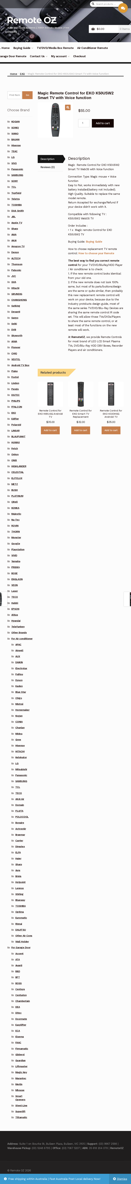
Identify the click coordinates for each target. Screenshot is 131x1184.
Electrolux (21, 668)
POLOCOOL (22, 816)
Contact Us (37, 56)
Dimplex (20, 846)
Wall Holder (22, 941)
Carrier (19, 840)
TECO (14, 597)
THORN (15, 531)
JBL (13, 216)
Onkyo (15, 454)
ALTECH (15, 258)
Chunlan (20, 727)
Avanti (18, 965)
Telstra (15, 198)
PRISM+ (15, 567)
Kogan (19, 715)
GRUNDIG (16, 294)
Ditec (18, 1012)
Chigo (18, 698)
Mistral (19, 704)
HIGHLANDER (18, 466)
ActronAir (20, 828)
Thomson (16, 264)
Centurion (21, 995)
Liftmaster (21, 1066)
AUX (17, 656)
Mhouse (19, 1090)
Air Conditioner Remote (92, 48)
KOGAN (15, 121)
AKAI (13, 240)
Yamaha (15, 561)
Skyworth (16, 335)
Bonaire (19, 822)
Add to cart (103, 123)
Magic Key (21, 1072)
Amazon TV (18, 246)
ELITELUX (16, 478)
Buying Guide (21, 48)
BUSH (14, 490)
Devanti (15, 311)
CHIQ (14, 353)
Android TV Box (20, 365)
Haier (18, 858)
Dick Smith (17, 210)
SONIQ (15, 127)
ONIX (14, 460)
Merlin (18, 1084)
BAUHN (15, 139)
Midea (18, 733)
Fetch (14, 448)
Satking (15, 305)
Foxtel (15, 377)
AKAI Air (19, 799)
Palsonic (16, 270)
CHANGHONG (19, 299)
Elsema (19, 1036)
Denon (15, 252)
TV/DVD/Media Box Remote (55, 48)
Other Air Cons (23, 935)
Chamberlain (22, 1001)
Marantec (20, 1078)
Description (47, 159)
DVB (13, 329)
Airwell (19, 650)
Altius (14, 614)
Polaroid (16, 424)
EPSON (15, 608)
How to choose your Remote (96, 253)
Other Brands (19, 632)
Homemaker (22, 709)
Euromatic (21, 917)
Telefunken (17, 626)
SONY (14, 181)
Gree (18, 739)
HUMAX (15, 442)
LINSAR (15, 430)
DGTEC (15, 395)
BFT (17, 977)
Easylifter (20, 1024)
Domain (19, 805)
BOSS (18, 983)
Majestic (16, 513)
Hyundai (15, 620)
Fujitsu (19, 674)
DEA (17, 1007)
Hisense (16, 145)
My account (59, 56)
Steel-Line (21, 1105)
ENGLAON (17, 579)
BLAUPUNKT (18, 436)
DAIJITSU (20, 929)
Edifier (15, 418)
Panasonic (17, 169)
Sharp (14, 228)
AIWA (14, 341)
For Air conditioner (22, 638)
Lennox (19, 888)
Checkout (79, 56)
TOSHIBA (16, 204)
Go (27, 95)
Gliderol (20, 1054)
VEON (14, 585)
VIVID (14, 555)
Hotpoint (20, 882)
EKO (22, 73)
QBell (14, 501)
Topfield (16, 193)
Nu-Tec (15, 519)
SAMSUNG (17, 175)
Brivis (18, 876)
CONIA (19, 721)
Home (13, 73)
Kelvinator (21, 757)
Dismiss (122, 1178)
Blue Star (20, 692)
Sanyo (14, 317)
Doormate (21, 1019)
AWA (13, 234)
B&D (17, 971)
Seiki (14, 323)
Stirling (19, 894)
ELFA (18, 852)
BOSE (14, 573)
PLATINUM (17, 496)
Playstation (17, 549)
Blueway (20, 900)
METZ (14, 484)
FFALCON (16, 406)
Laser (14, 591)
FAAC (18, 1042)
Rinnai (18, 923)
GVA (13, 282)
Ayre (17, 870)
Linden (15, 383)
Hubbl (14, 603)
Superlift (20, 1111)
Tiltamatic (21, 1117)
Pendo (15, 389)
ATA (17, 959)
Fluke (14, 371)
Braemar (20, 834)
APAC (18, 644)
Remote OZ (31, 20)
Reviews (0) (47, 167)
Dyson (19, 680)
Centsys (20, 989)
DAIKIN (19, 662)
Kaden (19, 686)
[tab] (50, 159)
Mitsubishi (21, 769)
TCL (13, 187)
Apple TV (16, 222)
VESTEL (15, 359)
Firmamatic (21, 1048)
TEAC (14, 151)
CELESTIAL (17, 472)
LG (13, 157)
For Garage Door (21, 947)
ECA (17, 1030)
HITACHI (20, 751)
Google (15, 543)
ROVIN (15, 525)
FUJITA (19, 810)
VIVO (14, 163)
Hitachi (15, 288)
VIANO (15, 133)
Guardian (20, 1060)
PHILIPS (15, 400)
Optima (19, 911)
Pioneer (15, 347)
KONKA (15, 508)
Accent (19, 953)
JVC (13, 276)
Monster (16, 537)
